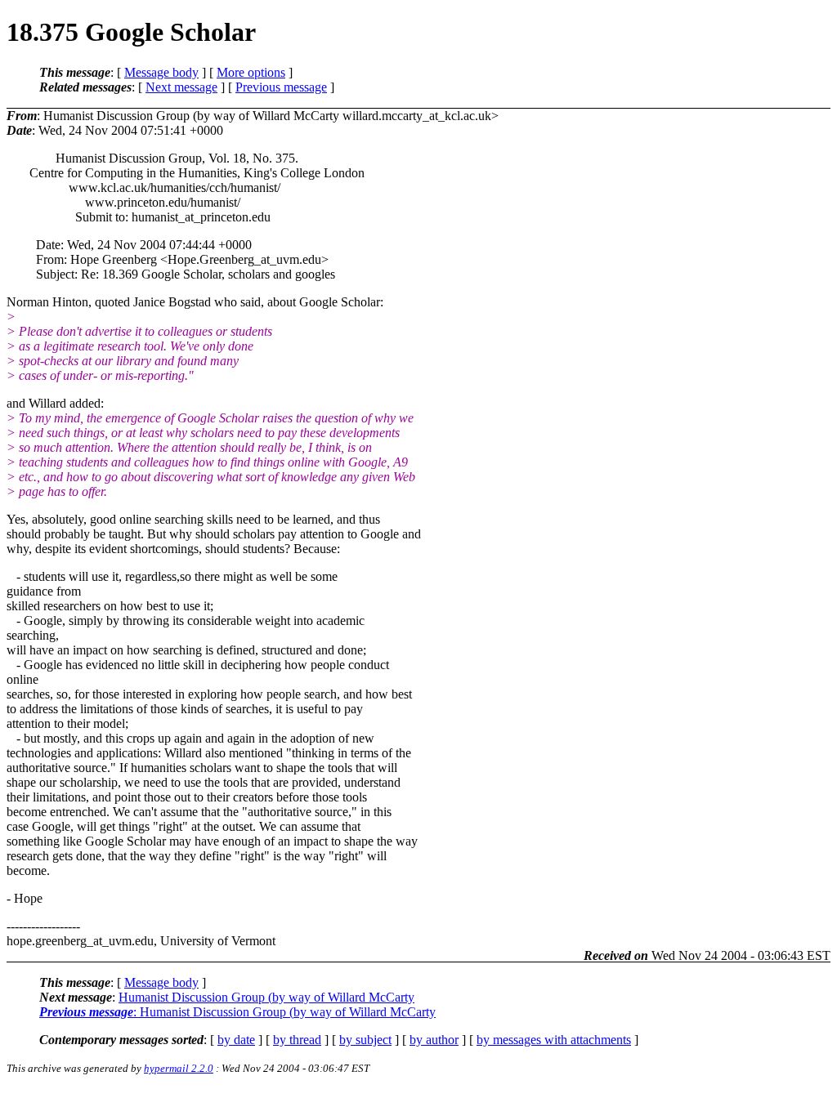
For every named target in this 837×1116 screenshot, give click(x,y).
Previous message (281, 87)
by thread (297, 1040)
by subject (365, 1040)
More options (251, 72)
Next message (181, 87)
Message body (161, 72)
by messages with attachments (554, 1040)
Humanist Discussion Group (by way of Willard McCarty (266, 997)
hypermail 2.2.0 (178, 1068)
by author (434, 1040)
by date (236, 1040)
